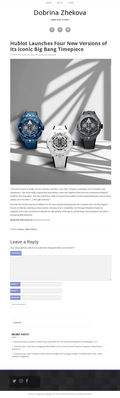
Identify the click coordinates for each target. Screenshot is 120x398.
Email (14, 290)
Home (48, 3)
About (60, 3)
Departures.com (41, 220)
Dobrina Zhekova (60, 13)
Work (71, 3)
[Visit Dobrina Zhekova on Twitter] (14, 382)
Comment (16, 253)
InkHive (49, 394)
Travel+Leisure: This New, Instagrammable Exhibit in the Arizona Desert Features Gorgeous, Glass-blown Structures (57, 348)
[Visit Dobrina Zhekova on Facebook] (27, 382)
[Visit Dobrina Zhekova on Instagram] (21, 382)
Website (15, 297)
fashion (21, 229)
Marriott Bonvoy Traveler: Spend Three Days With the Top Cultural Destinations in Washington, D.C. (56, 342)
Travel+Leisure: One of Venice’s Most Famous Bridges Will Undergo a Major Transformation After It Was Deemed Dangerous (57, 355)
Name (14, 284)
